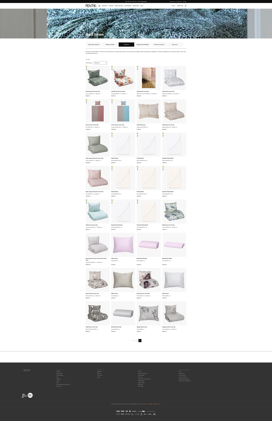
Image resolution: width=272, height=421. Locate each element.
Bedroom (99, 371)
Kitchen (99, 373)
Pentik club (172, 1)
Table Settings (60, 375)
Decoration (128, 5)
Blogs (98, 377)
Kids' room (99, 375)
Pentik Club (141, 386)
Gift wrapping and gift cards (63, 384)
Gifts (141, 5)
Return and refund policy (185, 380)
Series (58, 380)
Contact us (179, 1)
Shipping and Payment (184, 379)
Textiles (111, 5)
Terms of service (183, 377)
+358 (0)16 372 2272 (143, 404)
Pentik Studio (141, 382)
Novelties (104, 5)
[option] (136, 1)
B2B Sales (140, 384)
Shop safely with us (142, 373)
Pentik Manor (141, 380)
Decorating (59, 373)
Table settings (119, 5)
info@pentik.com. (157, 404)
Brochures (59, 386)
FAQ (180, 371)
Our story (140, 377)
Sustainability (141, 375)
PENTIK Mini (136, 5)
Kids (58, 377)
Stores (184, 1)
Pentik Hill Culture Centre (144, 379)
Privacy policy (182, 375)
